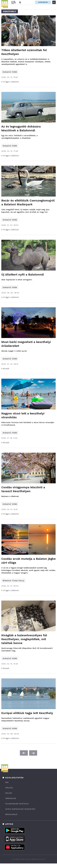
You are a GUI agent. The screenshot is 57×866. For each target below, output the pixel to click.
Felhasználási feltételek (17, 804)
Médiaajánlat (11, 814)
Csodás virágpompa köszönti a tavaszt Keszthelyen (23, 489)
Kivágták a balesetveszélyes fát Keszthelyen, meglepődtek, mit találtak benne (24, 639)
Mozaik (6, 368)
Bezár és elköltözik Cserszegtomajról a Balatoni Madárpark (28, 202)
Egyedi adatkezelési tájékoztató (20, 809)
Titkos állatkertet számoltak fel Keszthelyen (24, 52)
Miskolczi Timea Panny (13, 580)
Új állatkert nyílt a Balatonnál (22, 274)
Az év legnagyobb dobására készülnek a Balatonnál (21, 128)
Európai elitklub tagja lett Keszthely (27, 713)
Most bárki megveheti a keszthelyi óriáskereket (26, 343)
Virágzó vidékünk (11, 82)
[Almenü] (13, 2)
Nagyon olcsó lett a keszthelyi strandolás (22, 415)
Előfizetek (43, 2)
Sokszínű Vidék (10, 72)
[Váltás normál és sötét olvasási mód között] (20, 2)
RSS (6, 782)
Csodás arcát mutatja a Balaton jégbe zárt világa (28, 560)
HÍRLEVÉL (9, 788)
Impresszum (10, 798)
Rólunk (8, 793)
